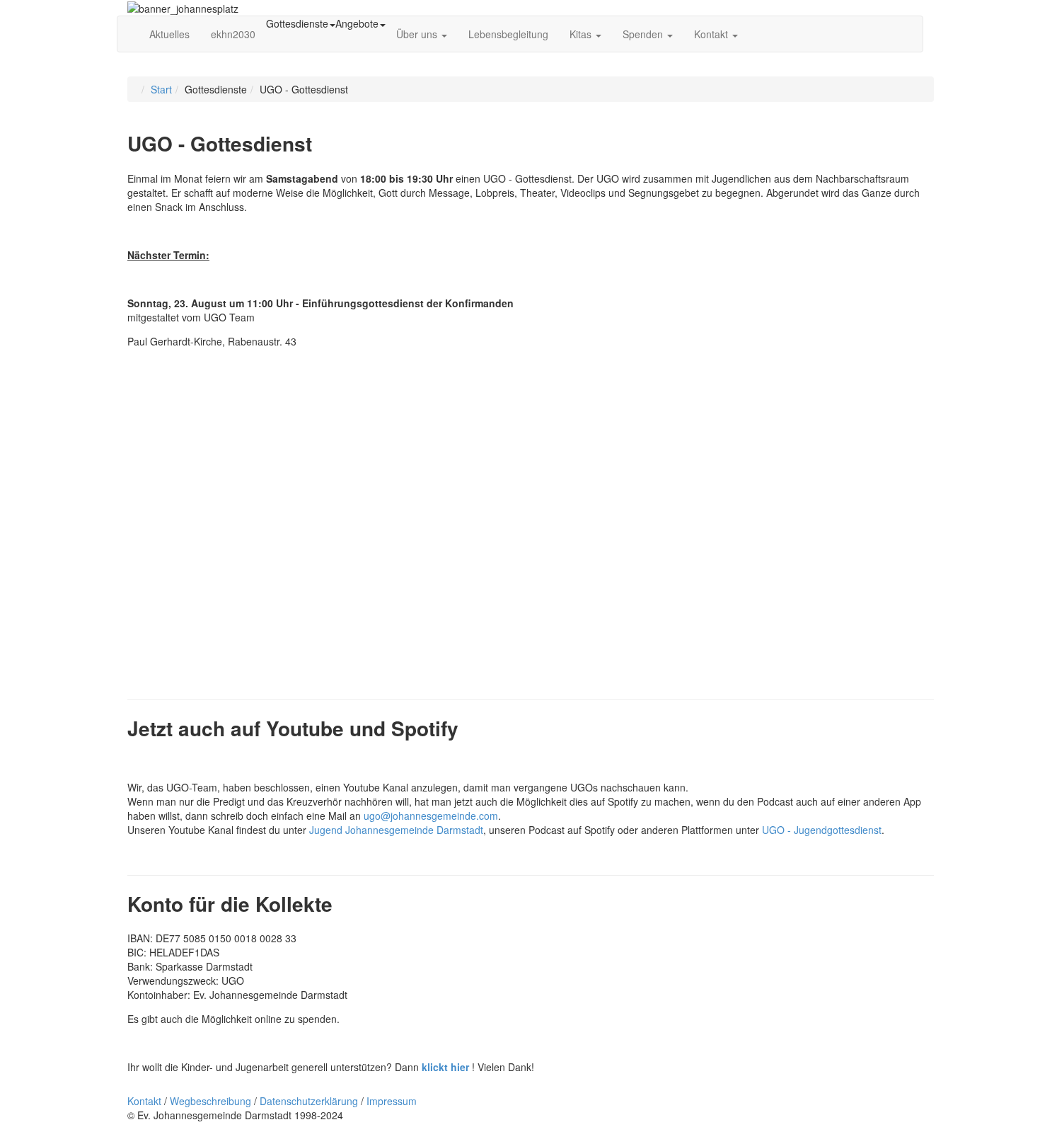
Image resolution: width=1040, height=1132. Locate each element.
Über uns (418, 34)
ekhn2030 (233, 34)
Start (161, 89)
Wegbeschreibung (210, 1101)
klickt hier (445, 1067)
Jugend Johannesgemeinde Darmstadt (396, 830)
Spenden (644, 34)
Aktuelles (169, 34)
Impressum (391, 1101)
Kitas (582, 34)
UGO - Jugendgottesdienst (822, 830)
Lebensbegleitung (508, 34)
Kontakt (712, 34)
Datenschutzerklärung (309, 1101)
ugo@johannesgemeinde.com (431, 815)
